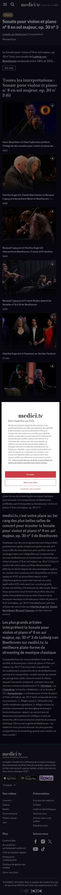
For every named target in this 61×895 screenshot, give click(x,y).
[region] (31, 447)
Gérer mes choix (31, 483)
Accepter (30, 474)
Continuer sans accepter (30, 489)
